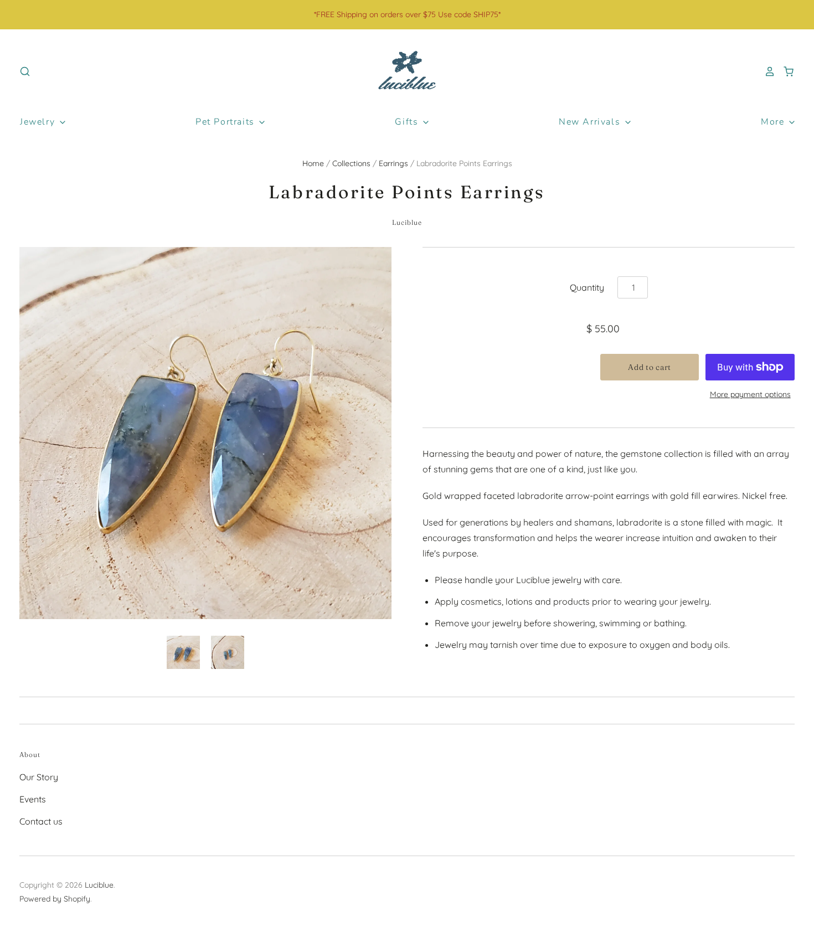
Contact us (41, 821)
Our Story (38, 776)
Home (313, 163)
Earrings (393, 163)
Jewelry (39, 122)
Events (32, 799)
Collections (351, 163)
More (774, 122)
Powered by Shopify (54, 899)
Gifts (408, 122)
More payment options (750, 394)
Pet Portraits (226, 122)
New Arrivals (591, 122)
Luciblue (407, 222)
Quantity (587, 287)
